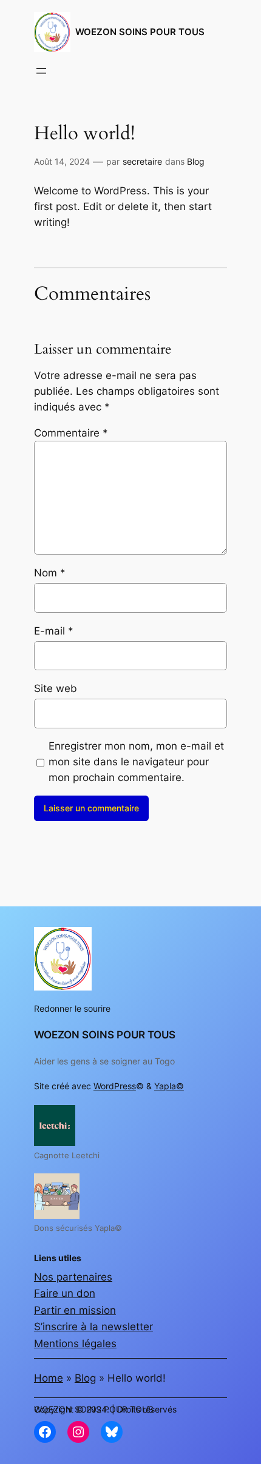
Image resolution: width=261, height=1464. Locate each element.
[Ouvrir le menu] (41, 71)
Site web (55, 688)
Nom (50, 573)
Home (48, 1378)
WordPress (114, 1086)
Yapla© (169, 1086)
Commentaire (71, 433)
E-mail (53, 631)
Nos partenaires (73, 1277)
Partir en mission (75, 1310)
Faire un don (64, 1293)
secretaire (142, 161)
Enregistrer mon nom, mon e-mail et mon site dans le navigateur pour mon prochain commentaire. (136, 761)
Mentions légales (75, 1343)
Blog (196, 161)
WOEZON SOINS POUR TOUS (140, 32)
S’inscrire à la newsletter (93, 1327)
